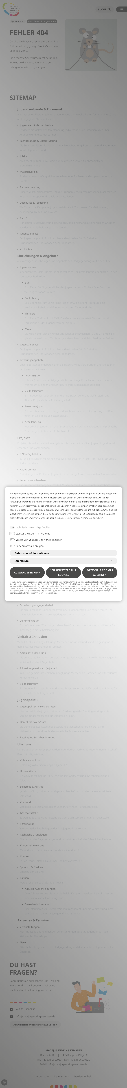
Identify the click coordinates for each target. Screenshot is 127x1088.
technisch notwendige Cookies (33, 527)
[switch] (12, 533)
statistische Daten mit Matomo (33, 533)
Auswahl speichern (27, 572)
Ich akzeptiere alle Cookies (63, 573)
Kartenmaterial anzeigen (30, 546)
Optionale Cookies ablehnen (100, 573)
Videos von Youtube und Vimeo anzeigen (39, 539)
